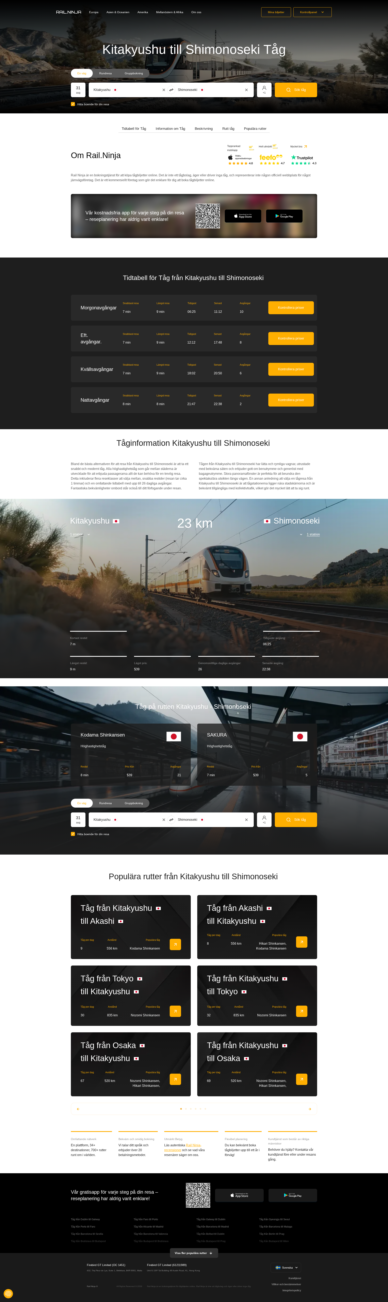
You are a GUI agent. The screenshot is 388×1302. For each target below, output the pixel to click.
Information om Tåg (170, 129)
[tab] (133, 129)
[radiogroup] (110, 73)
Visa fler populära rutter (191, 1253)
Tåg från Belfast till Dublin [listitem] (210, 1234)
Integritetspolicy (291, 1290)
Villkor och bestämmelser (286, 1284)
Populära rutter (255, 129)
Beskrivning (204, 129)
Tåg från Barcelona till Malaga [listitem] (275, 1226)
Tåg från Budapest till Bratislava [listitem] (151, 1241)
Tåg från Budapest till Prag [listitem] (211, 1241)
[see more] (175, 944)
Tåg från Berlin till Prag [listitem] (271, 1234)
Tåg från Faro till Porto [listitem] (146, 1219)
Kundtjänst (295, 1278)
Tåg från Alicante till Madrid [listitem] (148, 1226)
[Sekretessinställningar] (8, 1293)
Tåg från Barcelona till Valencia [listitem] (151, 1234)
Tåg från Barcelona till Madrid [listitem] (212, 1226)
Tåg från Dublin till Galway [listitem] (85, 1219)
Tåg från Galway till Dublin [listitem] (210, 1219)
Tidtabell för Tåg (134, 129)
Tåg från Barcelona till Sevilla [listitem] (87, 1234)
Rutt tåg (228, 129)
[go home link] (68, 12)
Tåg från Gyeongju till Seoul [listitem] (274, 1219)
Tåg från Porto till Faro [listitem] (83, 1226)
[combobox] (116, 90)
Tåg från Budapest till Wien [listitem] (274, 1241)
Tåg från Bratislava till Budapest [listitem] (88, 1241)
